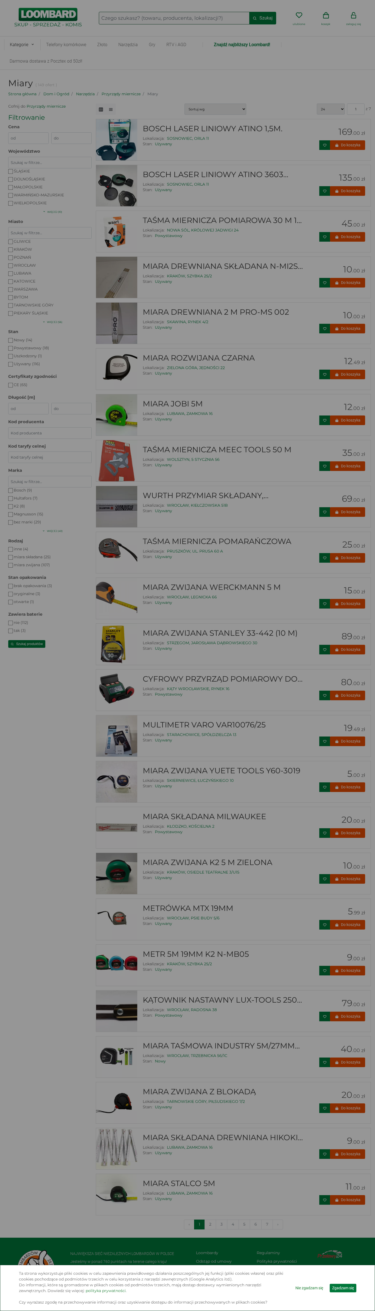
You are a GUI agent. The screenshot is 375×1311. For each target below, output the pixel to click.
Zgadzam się (343, 1288)
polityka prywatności (106, 1290)
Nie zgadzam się (309, 1288)
